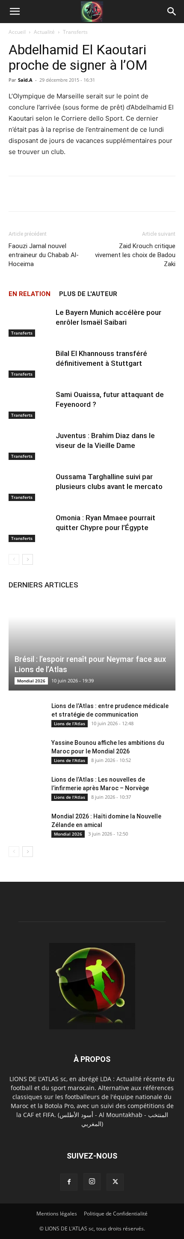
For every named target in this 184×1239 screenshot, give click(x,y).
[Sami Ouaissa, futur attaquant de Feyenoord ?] (30, 404)
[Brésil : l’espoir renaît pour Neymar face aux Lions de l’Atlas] (92, 645)
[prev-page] (14, 559)
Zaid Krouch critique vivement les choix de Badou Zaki (135, 255)
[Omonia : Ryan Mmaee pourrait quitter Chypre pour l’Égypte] (30, 527)
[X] (115, 1182)
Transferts (75, 32)
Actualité (44, 32)
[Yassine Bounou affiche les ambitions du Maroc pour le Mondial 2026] (26, 751)
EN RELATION (29, 294)
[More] (157, 193)
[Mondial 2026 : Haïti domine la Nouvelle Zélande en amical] (26, 825)
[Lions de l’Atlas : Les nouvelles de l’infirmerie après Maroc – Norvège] (26, 788)
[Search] (172, 11)
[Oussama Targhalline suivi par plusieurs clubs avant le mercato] (30, 486)
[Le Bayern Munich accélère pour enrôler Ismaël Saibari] (30, 322)
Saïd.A (25, 80)
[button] (14, 11)
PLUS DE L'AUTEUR (88, 294)
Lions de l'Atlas (69, 723)
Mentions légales (56, 1213)
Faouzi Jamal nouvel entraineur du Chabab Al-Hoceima (44, 255)
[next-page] (27, 559)
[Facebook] (68, 1182)
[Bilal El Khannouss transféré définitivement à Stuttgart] (30, 363)
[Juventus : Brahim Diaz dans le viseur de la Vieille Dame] (30, 445)
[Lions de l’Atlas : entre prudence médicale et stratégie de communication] (26, 714)
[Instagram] (92, 1181)
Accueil (17, 32)
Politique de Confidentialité (116, 1213)
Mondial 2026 (31, 681)
